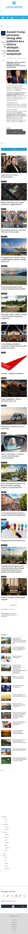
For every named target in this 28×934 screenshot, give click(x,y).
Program (7, 835)
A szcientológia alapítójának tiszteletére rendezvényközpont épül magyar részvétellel (13, 346)
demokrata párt (10, 131)
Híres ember (3, 37)
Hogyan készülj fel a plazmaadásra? (13, 540)
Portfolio (21, 121)
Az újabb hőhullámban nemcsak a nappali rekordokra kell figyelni (18, 732)
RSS (14, 931)
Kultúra (4, 378)
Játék (6, 845)
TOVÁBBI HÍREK (16, 149)
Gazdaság (4, 293)
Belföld (3, 154)
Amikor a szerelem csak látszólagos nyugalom (13, 598)
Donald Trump (10, 130)
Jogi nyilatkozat (14, 924)
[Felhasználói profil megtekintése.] (3, 33)
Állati (6, 850)
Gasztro (6, 842)
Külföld (21, 58)
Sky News (18, 90)
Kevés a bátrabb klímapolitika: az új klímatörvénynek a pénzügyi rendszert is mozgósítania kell (13, 485)
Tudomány (5, 824)
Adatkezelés (14, 926)
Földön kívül (7, 868)
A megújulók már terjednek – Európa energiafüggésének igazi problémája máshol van (13, 259)
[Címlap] (14, 3)
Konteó (6, 866)
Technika (4, 181)
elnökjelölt (22, 131)
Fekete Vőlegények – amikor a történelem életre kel (11, 400)
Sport (6, 840)
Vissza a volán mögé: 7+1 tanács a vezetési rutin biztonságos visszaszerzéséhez (12, 456)
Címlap (14, 919)
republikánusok (10, 133)
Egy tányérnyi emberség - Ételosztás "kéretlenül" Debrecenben (13, 231)
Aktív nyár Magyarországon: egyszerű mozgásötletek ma (19, 749)
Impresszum (14, 922)
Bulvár (3, 352)
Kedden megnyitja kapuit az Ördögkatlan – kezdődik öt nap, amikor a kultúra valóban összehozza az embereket (19, 715)
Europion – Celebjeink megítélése (12, 373)
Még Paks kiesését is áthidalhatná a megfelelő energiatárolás (19, 705)
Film (6, 819)
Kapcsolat (14, 929)
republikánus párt (18, 130)
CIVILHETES (14, 7)
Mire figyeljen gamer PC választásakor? (18, 686)
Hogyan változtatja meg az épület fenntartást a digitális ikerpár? (12, 203)
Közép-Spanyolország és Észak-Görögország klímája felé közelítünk (13, 288)
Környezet (4, 236)
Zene (6, 822)
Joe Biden (17, 131)
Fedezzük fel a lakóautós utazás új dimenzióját (12, 427)
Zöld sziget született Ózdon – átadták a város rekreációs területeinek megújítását (14, 316)
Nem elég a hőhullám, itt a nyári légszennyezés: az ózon (20, 695)
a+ (4, 60)
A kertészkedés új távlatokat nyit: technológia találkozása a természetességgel (20, 759)
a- (2, 60)
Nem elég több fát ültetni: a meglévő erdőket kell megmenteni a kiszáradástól (19, 741)
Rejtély (6, 863)
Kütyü (6, 829)
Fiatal (4, 853)
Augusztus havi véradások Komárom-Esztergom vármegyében (19, 723)
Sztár (6, 858)
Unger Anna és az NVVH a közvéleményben (9, 176)
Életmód (4, 405)
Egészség (4, 519)
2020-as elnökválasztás (20, 133)
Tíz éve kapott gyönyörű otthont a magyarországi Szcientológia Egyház (13, 514)
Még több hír (14, 605)
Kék (5, 861)
